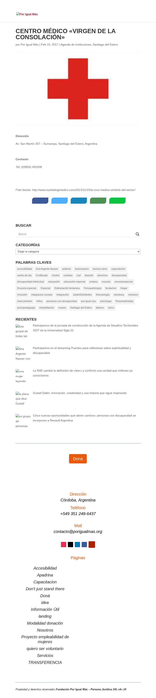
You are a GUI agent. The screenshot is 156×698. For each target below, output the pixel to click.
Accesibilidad (45, 568)
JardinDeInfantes (82, 294)
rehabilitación (46, 307)
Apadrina (45, 575)
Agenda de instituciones (76, 44)
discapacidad (119, 275)
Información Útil (45, 609)
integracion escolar (41, 294)
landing (45, 616)
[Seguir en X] (70, 544)
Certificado (42, 275)
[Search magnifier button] (137, 234)
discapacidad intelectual (30, 281)
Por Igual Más (30, 44)
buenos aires (100, 268)
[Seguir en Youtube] (92, 544)
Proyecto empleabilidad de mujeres (45, 639)
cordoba (68, 275)
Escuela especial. (27, 288)
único (111, 307)
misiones (133, 294)
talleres (100, 307)
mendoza (119, 294)
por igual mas (88, 301)
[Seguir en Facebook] (84, 544)
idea (45, 602)
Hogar (123, 288)
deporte (89, 275)
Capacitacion (45, 582)
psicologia (106, 301)
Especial (45, 288)
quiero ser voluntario (45, 648)
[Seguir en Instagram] (63, 544)
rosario (62, 307)
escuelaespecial (124, 281)
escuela (106, 281)
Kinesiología (103, 294)
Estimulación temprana (67, 288)
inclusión (22, 294)
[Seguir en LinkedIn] (77, 544)
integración (62, 294)
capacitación (118, 268)
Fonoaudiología (92, 288)
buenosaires (82, 268)
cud (79, 275)
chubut (55, 275)
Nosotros (45, 630)
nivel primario (24, 301)
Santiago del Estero (105, 44)
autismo (66, 268)
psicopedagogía (26, 307)
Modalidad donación (45, 623)
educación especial (74, 281)
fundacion (110, 288)
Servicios (45, 655)
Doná (78, 459)
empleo (93, 281)
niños (39, 301)
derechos (102, 275)
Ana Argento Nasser (47, 268)
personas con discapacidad (62, 301)
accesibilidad (24, 268)
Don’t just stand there (45, 589)
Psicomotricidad (124, 301)
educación (54, 281)
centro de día (24, 275)
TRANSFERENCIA (45, 662)
